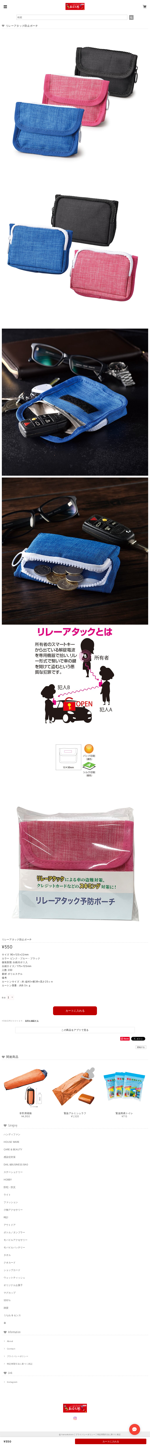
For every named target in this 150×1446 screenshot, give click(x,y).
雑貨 (6, 1307)
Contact (11, 1348)
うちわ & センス (12, 1315)
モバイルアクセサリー (15, 1239)
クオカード (10, 1262)
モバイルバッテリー (14, 1247)
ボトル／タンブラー (14, 1232)
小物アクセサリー (13, 1209)
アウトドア (10, 1224)
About (10, 1341)
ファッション (11, 1202)
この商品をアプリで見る (75, 1029)
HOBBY (8, 1179)
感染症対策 (10, 1156)
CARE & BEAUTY (13, 1149)
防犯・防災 (10, 1187)
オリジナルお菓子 (13, 1285)
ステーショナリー (13, 1172)
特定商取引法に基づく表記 (20, 1364)
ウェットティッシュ (14, 1277)
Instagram (12, 1382)
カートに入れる (75, 1010)
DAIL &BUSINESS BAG (16, 1164)
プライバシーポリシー (17, 1356)
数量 (4, 997)
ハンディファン (12, 1134)
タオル (7, 1254)
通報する (141, 1047)
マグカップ (10, 1292)
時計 (6, 1217)
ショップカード (12, 1270)
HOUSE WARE (11, 1141)
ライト (7, 1194)
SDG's (7, 1300)
